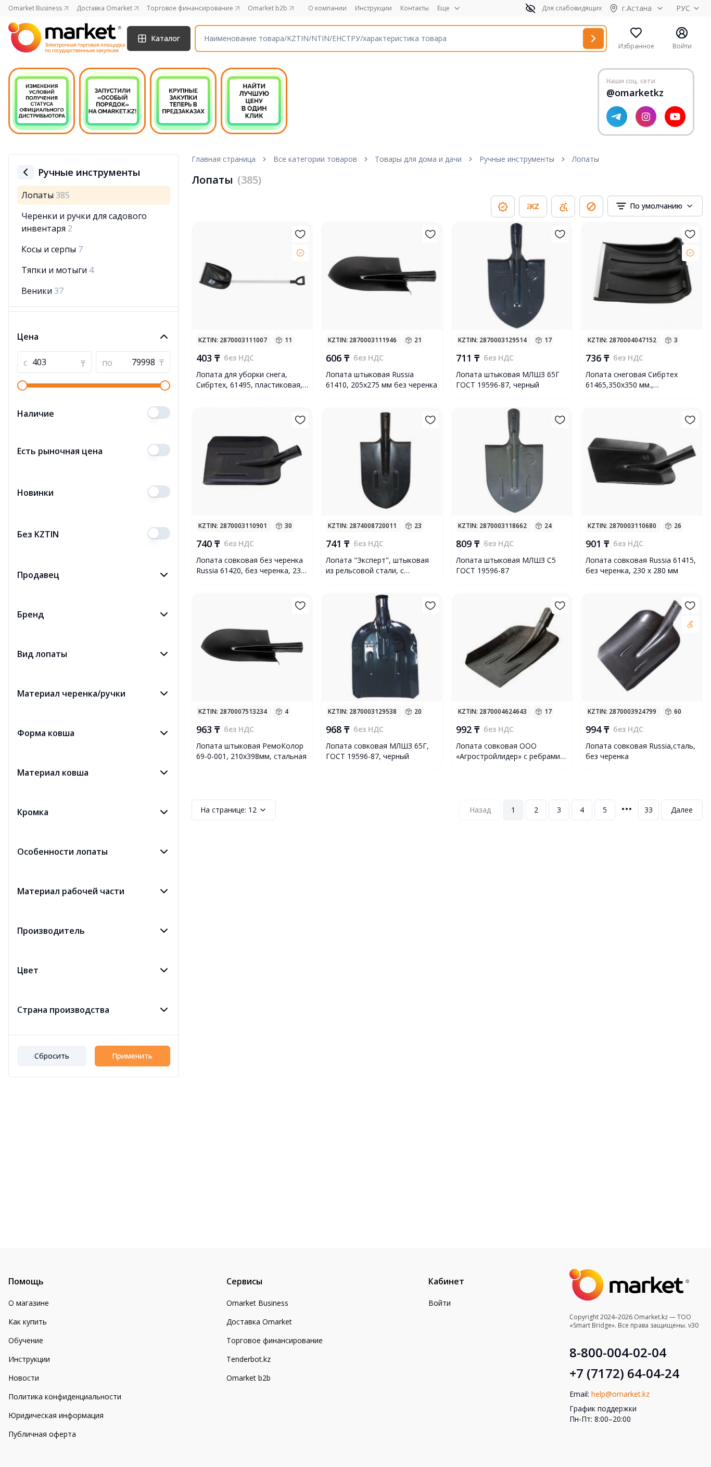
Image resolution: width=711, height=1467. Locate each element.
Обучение (25, 1340)
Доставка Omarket (259, 1322)
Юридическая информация (56, 1415)
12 (228, 810)
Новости (23, 1378)
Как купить (27, 1322)
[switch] (158, 412)
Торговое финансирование (274, 1340)
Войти (439, 1303)
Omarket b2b (248, 1378)
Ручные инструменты (516, 159)
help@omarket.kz (620, 1394)
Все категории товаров (315, 159)
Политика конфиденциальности (64, 1396)
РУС (683, 8)
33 (648, 810)
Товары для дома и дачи (418, 159)
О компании (327, 8)
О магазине (28, 1303)
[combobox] (655, 206)
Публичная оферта (42, 1434)
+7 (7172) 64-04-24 (624, 1373)
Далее (682, 810)
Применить (132, 1056)
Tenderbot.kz (248, 1359)
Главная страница (224, 159)
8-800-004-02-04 (617, 1352)
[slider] (22, 385)
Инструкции (373, 8)
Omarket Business (257, 1303)
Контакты (414, 8)
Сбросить (51, 1056)
